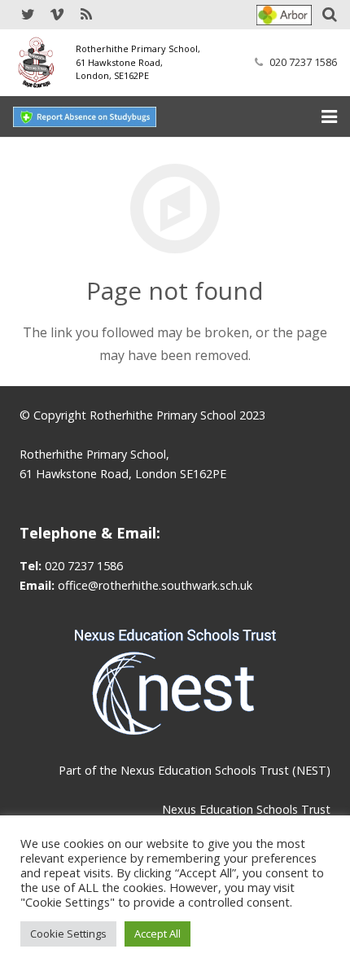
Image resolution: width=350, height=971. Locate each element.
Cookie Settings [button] (68, 933)
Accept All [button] (157, 933)
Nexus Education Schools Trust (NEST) (225, 770)
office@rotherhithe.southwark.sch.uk (155, 585)
